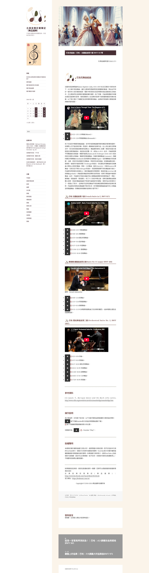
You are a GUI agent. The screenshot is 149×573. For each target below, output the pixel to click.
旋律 (27, 184)
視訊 (67, 495)
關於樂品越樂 (30, 88)
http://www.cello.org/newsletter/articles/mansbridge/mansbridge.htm (89, 400)
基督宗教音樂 (30, 181)
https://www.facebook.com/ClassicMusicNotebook (82, 476)
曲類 (27, 187)
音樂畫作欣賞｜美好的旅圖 (33, 159)
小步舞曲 (113, 495)
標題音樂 (28, 199)
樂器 (27, 193)
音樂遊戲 (28, 218)
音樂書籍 (28, 212)
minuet (108, 495)
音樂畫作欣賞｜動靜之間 (33, 156)
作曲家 (28, 178)
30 (44, 116)
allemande (102, 495)
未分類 (28, 190)
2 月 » (32, 122)
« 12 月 (28, 122)
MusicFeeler (84, 495)
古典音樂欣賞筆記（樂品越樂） (36, 29)
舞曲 (27, 209)
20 (36, 113)
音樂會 (28, 215)
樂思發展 (28, 196)
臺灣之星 (28, 206)
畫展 (27, 203)
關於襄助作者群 (30, 91)
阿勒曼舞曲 (72, 497)
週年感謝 (28, 82)
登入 (75, 518)
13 (36, 111)
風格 (27, 221)
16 (44, 111)
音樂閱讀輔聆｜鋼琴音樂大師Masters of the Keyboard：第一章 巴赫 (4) (36, 164)
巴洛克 (67, 497)
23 (44, 113)
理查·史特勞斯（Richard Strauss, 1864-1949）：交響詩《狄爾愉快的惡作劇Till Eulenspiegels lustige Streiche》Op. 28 (36, 147)
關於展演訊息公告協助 (32, 85)
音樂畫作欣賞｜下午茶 (32, 153)
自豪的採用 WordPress (71, 569)
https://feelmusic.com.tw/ (81, 478)
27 (36, 116)
